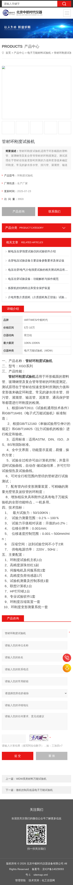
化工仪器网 (48, 880)
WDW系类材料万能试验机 (31, 778)
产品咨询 (19, 211)
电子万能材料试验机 (39, 52)
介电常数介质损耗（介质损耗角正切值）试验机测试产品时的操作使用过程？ (38, 297)
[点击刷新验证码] (38, 738)
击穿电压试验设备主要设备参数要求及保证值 (36, 260)
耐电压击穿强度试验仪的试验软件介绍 (32, 251)
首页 (8, 52)
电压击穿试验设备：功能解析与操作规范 (33, 278)
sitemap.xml (41, 874)
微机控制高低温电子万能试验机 (34, 789)
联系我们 (54, 211)
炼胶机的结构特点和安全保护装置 (29, 288)
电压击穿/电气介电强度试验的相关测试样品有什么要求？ (38, 269)
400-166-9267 (67, 658)
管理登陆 (20, 880)
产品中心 (19, 52)
